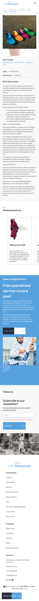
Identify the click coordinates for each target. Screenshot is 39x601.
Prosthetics (10, 533)
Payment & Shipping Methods (15, 507)
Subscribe (8, 426)
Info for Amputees (12, 492)
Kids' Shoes (21, 10)
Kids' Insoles (8, 62)
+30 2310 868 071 (11, 571)
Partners (9, 487)
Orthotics (9, 538)
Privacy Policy (10, 512)
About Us (9, 477)
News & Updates (11, 497)
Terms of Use (10, 516)
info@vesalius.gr (11, 575)
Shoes (8, 543)
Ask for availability (10, 596)
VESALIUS (17, 75)
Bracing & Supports (12, 548)
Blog (7, 502)
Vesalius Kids (12, 10)
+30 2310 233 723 (11, 567)
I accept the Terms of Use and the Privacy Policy (18, 420)
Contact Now (9, 331)
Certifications (10, 482)
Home (5, 10)
